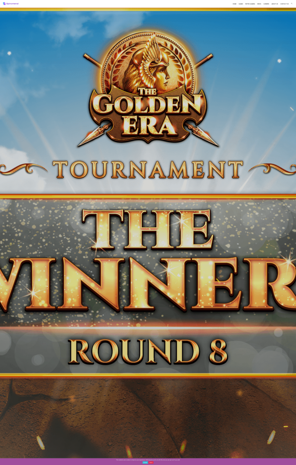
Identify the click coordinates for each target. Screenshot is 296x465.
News (259, 4)
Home (234, 4)
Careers (266, 4)
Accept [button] (145, 462)
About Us (274, 4)
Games (241, 4)
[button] (292, 4)
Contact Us (284, 4)
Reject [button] (151, 462)
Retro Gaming (250, 4)
